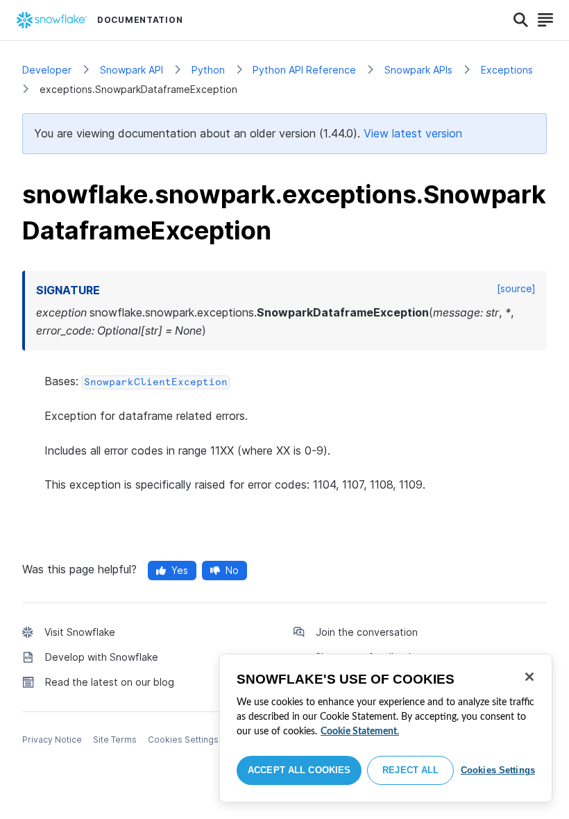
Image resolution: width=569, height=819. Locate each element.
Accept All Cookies (299, 770)
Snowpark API (131, 70)
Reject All (410, 770)
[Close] (529, 676)
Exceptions (507, 70)
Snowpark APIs (418, 70)
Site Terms (115, 739)
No (232, 570)
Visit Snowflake (79, 632)
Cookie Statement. (360, 731)
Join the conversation (367, 632)
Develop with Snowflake (101, 657)
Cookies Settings (498, 770)
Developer (46, 70)
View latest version (413, 133)
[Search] (520, 20)
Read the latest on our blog (109, 682)
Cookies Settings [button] (183, 739)
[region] (385, 728)
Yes (179, 570)
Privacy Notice (52, 739)
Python (208, 70)
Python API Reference (304, 70)
